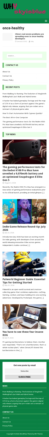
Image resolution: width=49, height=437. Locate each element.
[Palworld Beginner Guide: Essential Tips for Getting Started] (24, 274)
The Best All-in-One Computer (15, 117)
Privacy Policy (8, 80)
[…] (43, 192)
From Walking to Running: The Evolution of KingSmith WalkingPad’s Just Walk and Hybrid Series (24, 95)
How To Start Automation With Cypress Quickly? (22, 113)
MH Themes (38, 434)
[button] (45, 21)
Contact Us (7, 76)
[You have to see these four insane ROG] (24, 327)
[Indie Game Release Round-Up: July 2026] (24, 222)
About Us (6, 71)
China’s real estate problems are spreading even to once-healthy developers (29, 36)
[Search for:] (24, 56)
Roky (32, 41)
